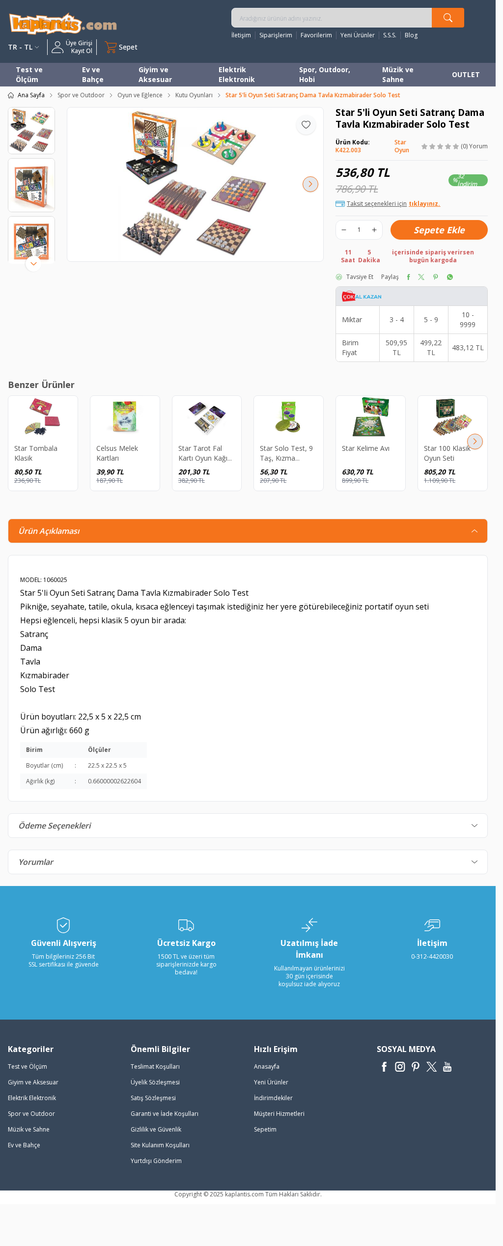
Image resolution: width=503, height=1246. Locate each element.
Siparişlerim (275, 35)
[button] (80, 184)
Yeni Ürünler (357, 35)
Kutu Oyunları (194, 95)
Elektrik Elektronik (237, 74)
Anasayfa (266, 1066)
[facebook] (408, 277)
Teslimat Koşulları (155, 1066)
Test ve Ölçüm (29, 74)
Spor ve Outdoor (81, 95)
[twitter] (421, 277)
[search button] (448, 18)
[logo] (63, 23)
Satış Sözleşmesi (153, 1098)
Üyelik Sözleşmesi (155, 1082)
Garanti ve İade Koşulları (164, 1113)
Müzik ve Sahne (398, 74)
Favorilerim (316, 35)
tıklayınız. (424, 204)
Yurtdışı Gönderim (156, 1161)
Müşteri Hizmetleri (279, 1113)
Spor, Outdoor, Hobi (324, 74)
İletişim (241, 35)
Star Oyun (401, 146)
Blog (411, 35)
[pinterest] (435, 277)
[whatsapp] (450, 277)
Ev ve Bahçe (93, 74)
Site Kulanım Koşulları (160, 1145)
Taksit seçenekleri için (393, 204)
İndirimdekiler (273, 1098)
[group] (195, 184)
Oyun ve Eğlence (140, 95)
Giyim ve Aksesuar (155, 74)
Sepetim (265, 1129)
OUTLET (466, 74)
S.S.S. (389, 35)
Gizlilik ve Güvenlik (156, 1129)
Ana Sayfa (31, 95)
